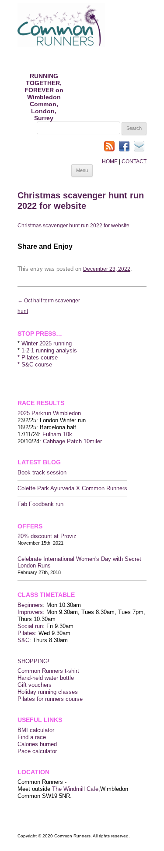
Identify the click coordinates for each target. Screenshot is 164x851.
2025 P (26, 413)
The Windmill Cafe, (76, 789)
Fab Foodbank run (40, 504)
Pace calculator (37, 751)
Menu (82, 170)
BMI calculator (35, 730)
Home (110, 161)
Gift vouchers (34, 685)
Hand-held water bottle (45, 678)
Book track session (41, 472)
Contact (134, 161)
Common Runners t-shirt (48, 671)
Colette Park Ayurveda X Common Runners (72, 488)
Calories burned (37, 744)
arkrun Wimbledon (58, 413)
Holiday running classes (47, 692)
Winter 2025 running (46, 343)
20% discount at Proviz (47, 536)
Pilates (26, 633)
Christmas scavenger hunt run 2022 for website (73, 226)
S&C (23, 640)
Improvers (30, 612)
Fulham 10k (57, 434)
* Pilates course (37, 357)
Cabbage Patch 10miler (72, 441)
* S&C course (34, 364)
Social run (30, 626)
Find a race (31, 737)
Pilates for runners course (50, 699)
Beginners (30, 605)
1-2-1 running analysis (49, 350)
